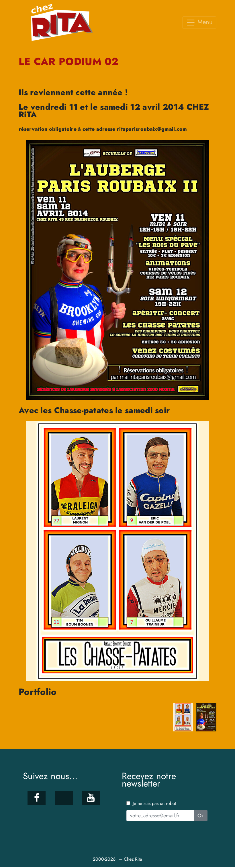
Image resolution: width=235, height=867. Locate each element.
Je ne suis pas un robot (153, 803)
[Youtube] (91, 798)
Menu (204, 21)
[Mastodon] (64, 798)
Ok (200, 815)
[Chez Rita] (64, 22)
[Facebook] (37, 798)
